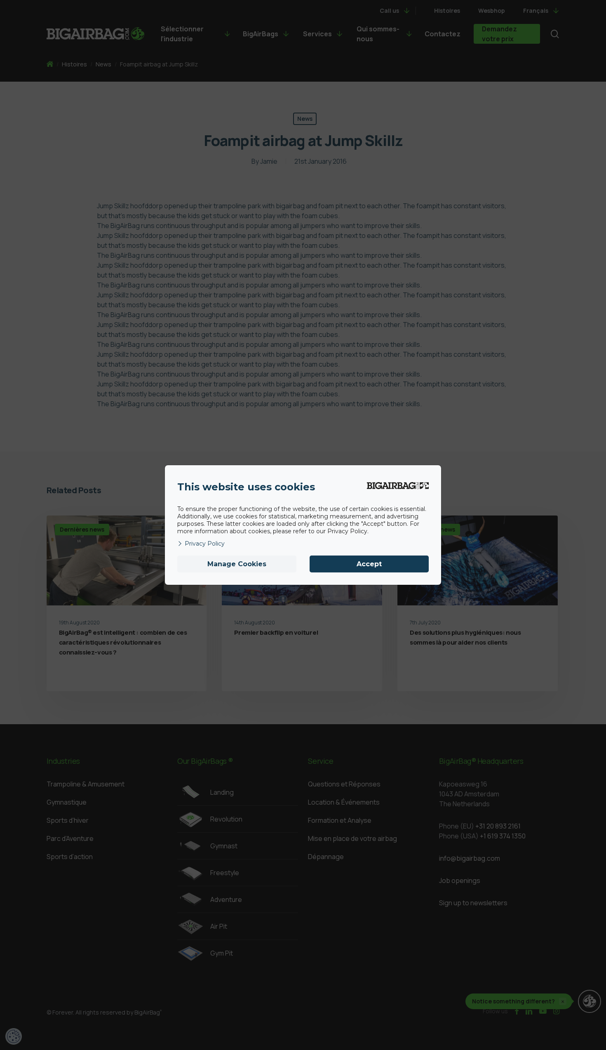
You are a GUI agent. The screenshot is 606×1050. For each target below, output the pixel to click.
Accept (369, 564)
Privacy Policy (205, 543)
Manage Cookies (236, 564)
